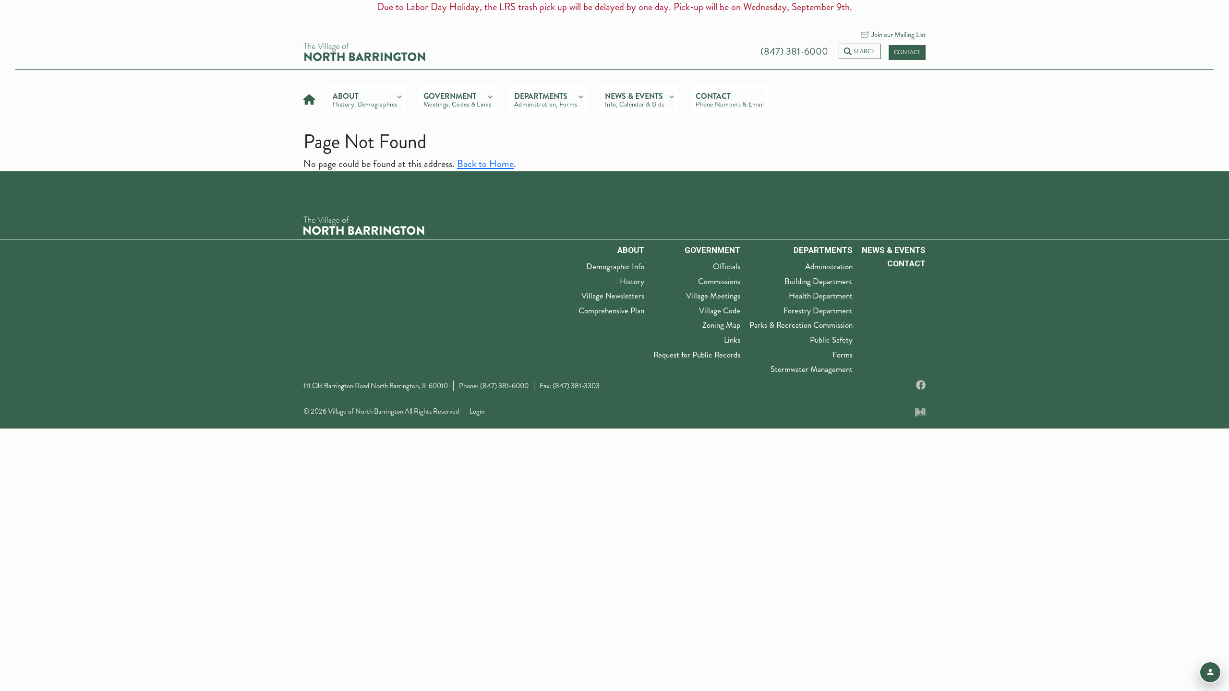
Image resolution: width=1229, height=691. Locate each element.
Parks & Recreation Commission (801, 325)
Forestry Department (818, 310)
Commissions (719, 281)
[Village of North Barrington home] (364, 51)
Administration (829, 266)
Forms (842, 354)
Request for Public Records (696, 354)
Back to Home (485, 164)
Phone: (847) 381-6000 (494, 386)
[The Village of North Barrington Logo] (363, 225)
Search (865, 52)
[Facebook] (921, 386)
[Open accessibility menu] (1210, 672)
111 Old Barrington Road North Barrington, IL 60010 (375, 386)
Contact (907, 52)
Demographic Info (615, 266)
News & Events (894, 250)
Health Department (821, 295)
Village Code (719, 310)
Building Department (818, 281)
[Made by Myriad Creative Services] (920, 411)
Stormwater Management (812, 369)
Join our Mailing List (898, 34)
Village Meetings (713, 295)
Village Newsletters (612, 295)
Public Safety (831, 340)
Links (732, 340)
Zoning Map (721, 325)
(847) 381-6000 (794, 52)
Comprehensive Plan (611, 310)
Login (477, 411)
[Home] (309, 98)
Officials (726, 266)
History (632, 281)
